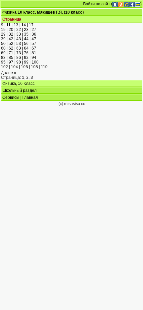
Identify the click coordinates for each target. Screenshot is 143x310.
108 (34, 67)
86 (18, 57)
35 (26, 34)
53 (18, 43)
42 (11, 39)
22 (18, 29)
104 (14, 67)
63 (18, 48)
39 (3, 39)
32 (11, 34)
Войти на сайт (96, 4)
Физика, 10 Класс (18, 83)
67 (34, 48)
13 (16, 25)
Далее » (8, 73)
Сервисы (10, 97)
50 (3, 43)
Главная (30, 97)
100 (35, 62)
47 (34, 39)
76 (26, 53)
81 (34, 53)
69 (3, 53)
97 (11, 62)
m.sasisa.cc (74, 103)
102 (4, 67)
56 (26, 43)
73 (18, 53)
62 (11, 48)
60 (3, 48)
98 (18, 62)
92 (26, 57)
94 (34, 57)
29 (3, 34)
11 (8, 25)
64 (26, 48)
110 (44, 67)
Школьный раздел (19, 90)
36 (34, 34)
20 (11, 29)
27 (34, 29)
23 (26, 29)
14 (23, 25)
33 (18, 34)
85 (11, 57)
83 (3, 57)
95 (3, 62)
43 (18, 39)
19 (3, 29)
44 (26, 39)
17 (31, 25)
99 (26, 62)
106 (24, 67)
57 (34, 43)
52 (11, 43)
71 (11, 53)
